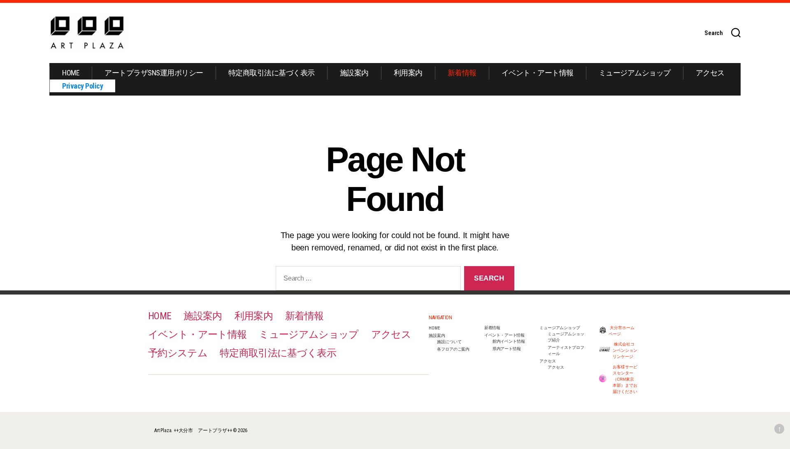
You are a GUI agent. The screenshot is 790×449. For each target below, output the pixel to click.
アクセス (710, 72)
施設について (449, 341)
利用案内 (408, 72)
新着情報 (462, 72)
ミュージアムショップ (635, 72)
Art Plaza (162, 430)
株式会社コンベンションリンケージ (625, 350)
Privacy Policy (82, 86)
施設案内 (354, 72)
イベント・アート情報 (538, 72)
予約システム (177, 353)
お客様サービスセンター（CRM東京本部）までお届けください (625, 379)
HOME (70, 72)
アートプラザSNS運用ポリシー (154, 72)
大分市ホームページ (621, 330)
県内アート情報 (507, 348)
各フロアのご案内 (453, 349)
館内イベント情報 (509, 341)
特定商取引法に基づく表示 (271, 72)
